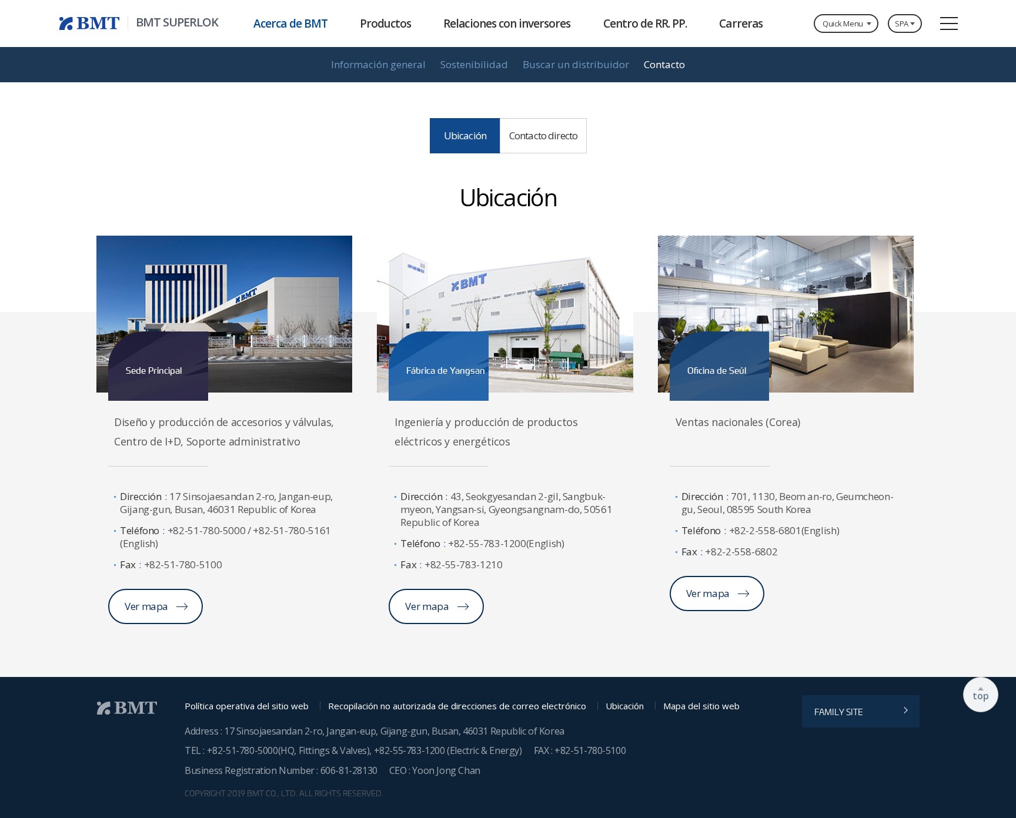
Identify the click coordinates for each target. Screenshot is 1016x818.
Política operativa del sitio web (247, 706)
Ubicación (625, 706)
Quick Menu (843, 23)
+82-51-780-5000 (242, 750)
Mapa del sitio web (701, 706)
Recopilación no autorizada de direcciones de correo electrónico (457, 706)
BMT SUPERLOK (177, 22)
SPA (901, 23)
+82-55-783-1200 (410, 750)
